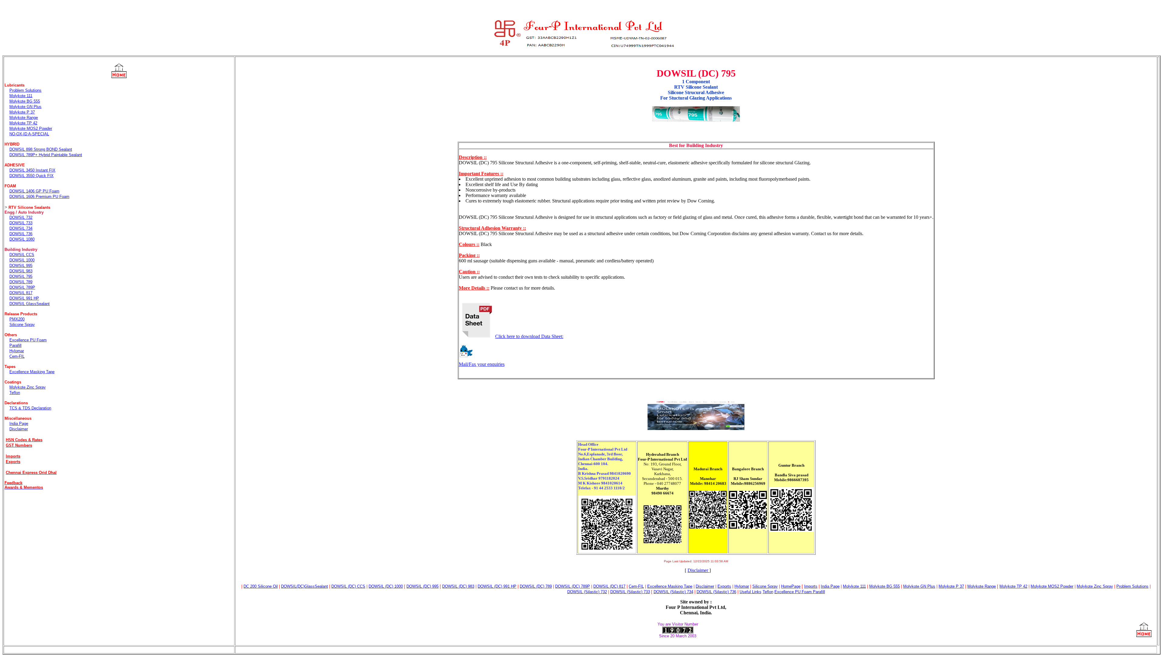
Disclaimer (698, 570)
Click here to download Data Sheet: (529, 336)
